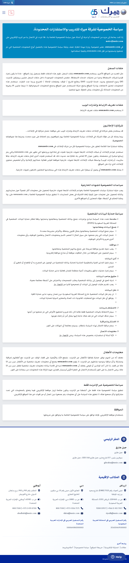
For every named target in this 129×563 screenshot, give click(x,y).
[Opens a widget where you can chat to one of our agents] (116, 557)
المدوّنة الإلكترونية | (111, 547)
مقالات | (123, 547)
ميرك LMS (6, 2)
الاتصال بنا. (58, 284)
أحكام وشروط (67, 547)
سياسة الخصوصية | (81, 547)
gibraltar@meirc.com (113, 462)
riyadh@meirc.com (114, 513)
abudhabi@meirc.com (26, 513)
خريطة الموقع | (96, 547)
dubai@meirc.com (71, 513)
